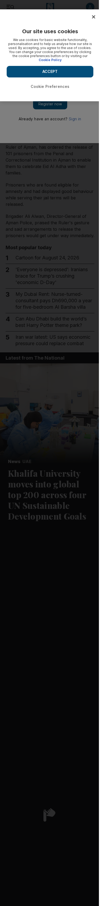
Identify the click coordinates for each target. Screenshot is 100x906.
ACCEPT (50, 71)
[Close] (93, 17)
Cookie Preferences (50, 86)
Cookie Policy (50, 60)
